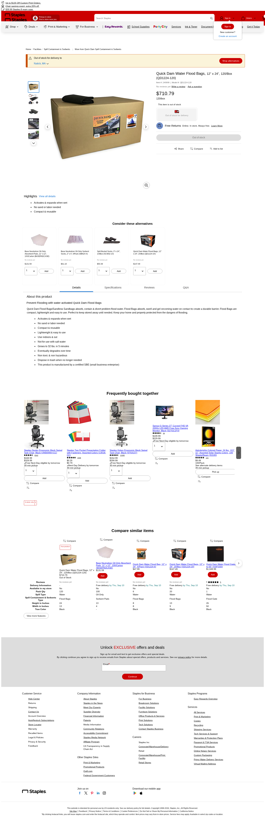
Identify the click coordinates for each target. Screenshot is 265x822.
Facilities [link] (37, 49)
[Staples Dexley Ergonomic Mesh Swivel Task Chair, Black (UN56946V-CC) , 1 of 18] (44, 424)
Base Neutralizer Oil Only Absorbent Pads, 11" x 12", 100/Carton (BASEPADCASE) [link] (37, 253)
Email (106, 664)
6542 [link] (36, 455)
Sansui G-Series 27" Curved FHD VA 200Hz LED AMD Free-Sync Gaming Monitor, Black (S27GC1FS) (170, 428)
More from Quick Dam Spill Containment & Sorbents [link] (98, 49)
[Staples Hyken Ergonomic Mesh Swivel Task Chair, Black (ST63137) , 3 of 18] (130, 424)
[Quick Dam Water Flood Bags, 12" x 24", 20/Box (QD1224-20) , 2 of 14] (188, 554)
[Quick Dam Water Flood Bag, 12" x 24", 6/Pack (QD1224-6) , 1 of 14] (151, 554)
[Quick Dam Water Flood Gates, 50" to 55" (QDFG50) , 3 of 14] (224, 554)
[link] (45, 2)
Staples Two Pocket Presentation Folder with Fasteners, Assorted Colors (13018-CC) (86, 452)
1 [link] (220, 582)
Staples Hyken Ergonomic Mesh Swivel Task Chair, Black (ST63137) (128, 451)
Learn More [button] (217, 126)
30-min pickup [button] (31, 465)
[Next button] (33, 143)
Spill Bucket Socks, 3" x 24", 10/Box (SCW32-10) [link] (108, 252)
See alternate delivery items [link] (208, 465)
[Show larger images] (146, 185)
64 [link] (164, 433)
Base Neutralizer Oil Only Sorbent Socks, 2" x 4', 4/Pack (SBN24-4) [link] (75, 252)
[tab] (76, 287)
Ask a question (195, 86)
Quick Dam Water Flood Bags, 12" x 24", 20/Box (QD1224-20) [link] (147, 252)
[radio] (177, 114)
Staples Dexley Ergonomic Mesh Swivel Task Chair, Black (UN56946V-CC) (43, 451)
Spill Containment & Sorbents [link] (57, 49)
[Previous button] (47, 126)
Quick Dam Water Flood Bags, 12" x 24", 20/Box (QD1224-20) (187, 565)
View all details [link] (47, 196)
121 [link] (207, 458)
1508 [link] (79, 458)
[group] (39, 253)
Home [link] (28, 49)
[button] (211, 18)
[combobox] (154, 18)
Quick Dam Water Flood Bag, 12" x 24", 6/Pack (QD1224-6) (150, 565)
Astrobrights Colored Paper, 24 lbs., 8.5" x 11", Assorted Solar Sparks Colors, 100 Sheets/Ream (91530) (215, 452)
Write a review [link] (178, 86)
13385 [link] (122, 455)
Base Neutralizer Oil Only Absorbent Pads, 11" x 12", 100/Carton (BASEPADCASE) (113, 565)
